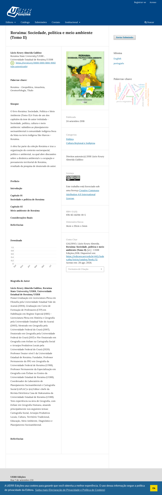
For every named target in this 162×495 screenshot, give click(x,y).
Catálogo (25, 22)
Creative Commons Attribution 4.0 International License (82, 194)
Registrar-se (140, 2)
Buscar (150, 22)
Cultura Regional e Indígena (80, 143)
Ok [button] (153, 488)
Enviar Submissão (124, 37)
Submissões (41, 22)
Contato (56, 22)
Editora (10, 22)
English (117, 58)
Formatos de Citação (78, 269)
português (119, 63)
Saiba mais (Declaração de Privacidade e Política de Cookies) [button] (70, 490)
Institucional (71, 22)
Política (70, 139)
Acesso (153, 2)
